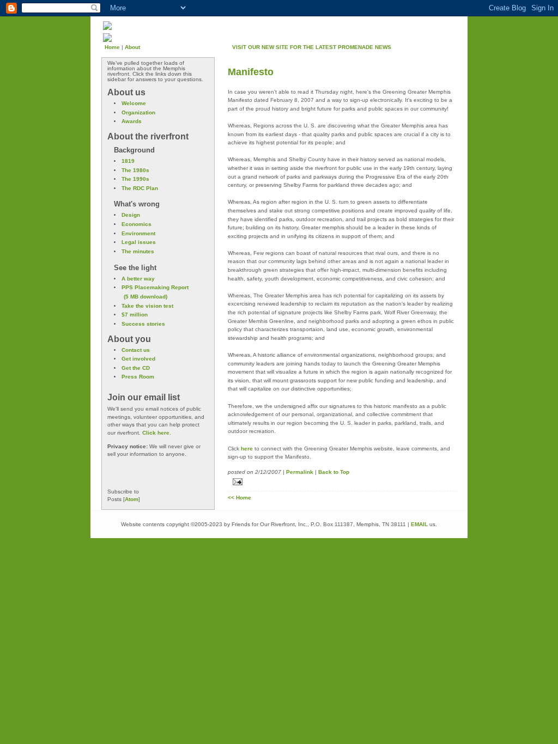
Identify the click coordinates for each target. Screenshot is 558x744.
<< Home (239, 498)
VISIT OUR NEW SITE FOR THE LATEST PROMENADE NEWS (311, 47)
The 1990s (135, 179)
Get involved (138, 359)
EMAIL (419, 524)
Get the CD (136, 368)
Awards (132, 121)
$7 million (135, 315)
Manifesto (251, 71)
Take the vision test (147, 306)
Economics (136, 224)
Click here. (156, 433)
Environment (138, 233)
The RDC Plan (140, 188)
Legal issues (139, 242)
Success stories (143, 324)
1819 (128, 161)
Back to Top (333, 472)
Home (112, 47)
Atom (131, 499)
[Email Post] (342, 481)
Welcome (134, 103)
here (247, 449)
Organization (138, 112)
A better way (138, 279)
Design (131, 215)
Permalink (299, 472)
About (132, 47)
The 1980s (135, 170)
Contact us (136, 350)
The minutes (138, 251)
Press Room (138, 377)
